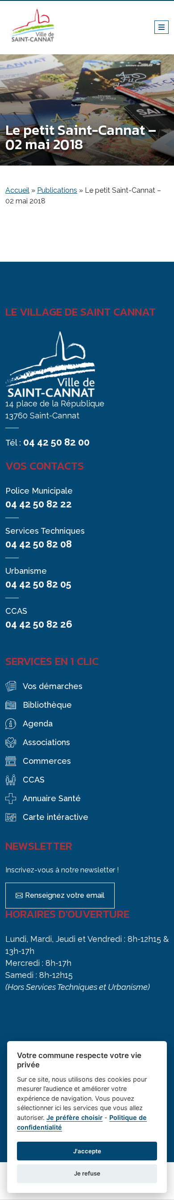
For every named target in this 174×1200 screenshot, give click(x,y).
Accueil (17, 190)
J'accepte (87, 1151)
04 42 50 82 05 (38, 584)
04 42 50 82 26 (38, 624)
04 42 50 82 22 (38, 504)
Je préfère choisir (74, 1117)
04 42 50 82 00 (56, 442)
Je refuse (87, 1173)
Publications (57, 190)
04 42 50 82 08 (38, 544)
